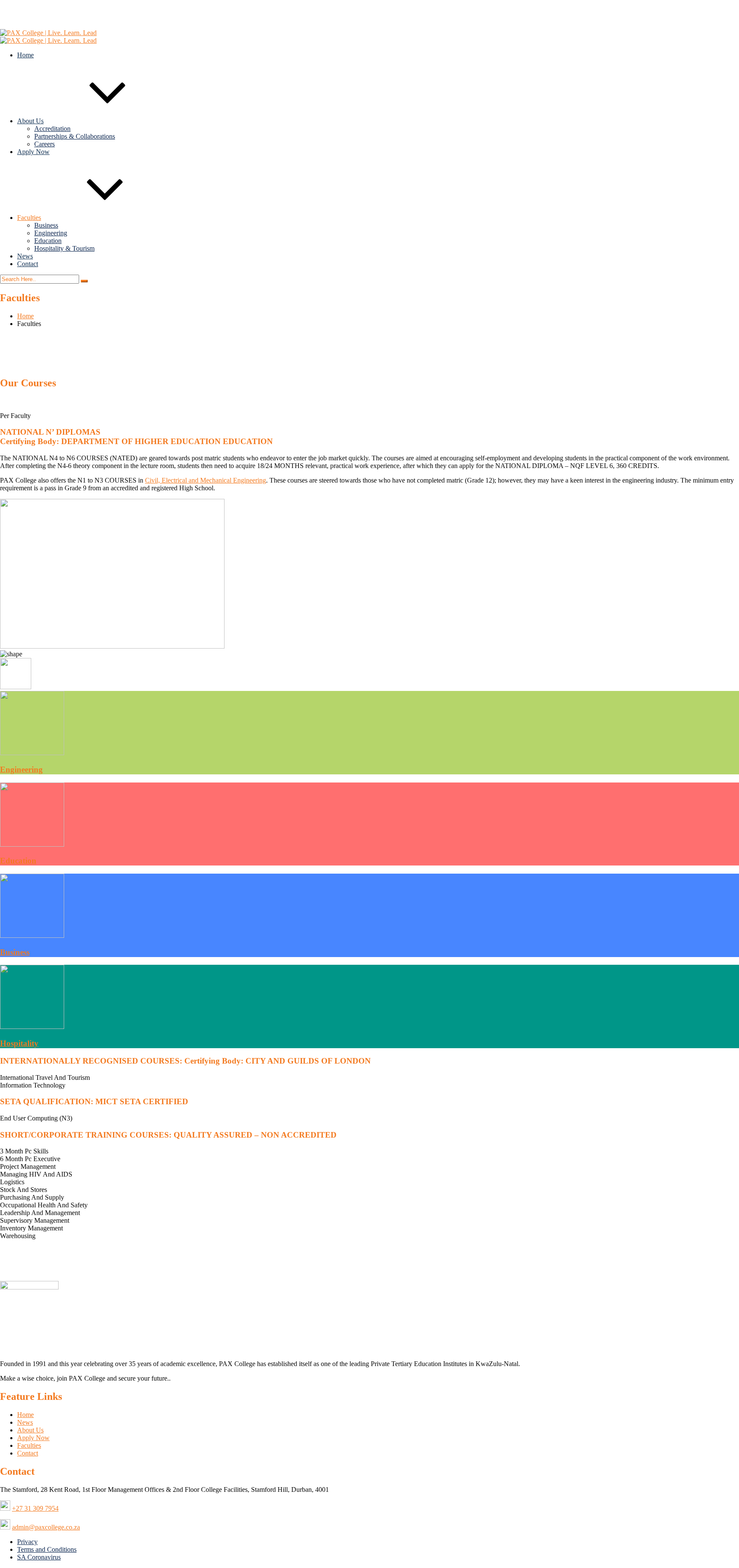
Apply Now (33, 151)
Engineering (50, 233)
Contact (27, 263)
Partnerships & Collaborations (74, 136)
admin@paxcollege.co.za (51, 10)
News (25, 256)
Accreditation (52, 128)
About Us (30, 120)
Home (25, 55)
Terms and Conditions (47, 1549)
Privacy (27, 1541)
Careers (44, 144)
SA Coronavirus (39, 1557)
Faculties (29, 217)
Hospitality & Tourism (64, 248)
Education (48, 240)
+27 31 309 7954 (40, 18)
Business (46, 225)
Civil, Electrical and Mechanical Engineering (205, 480)
